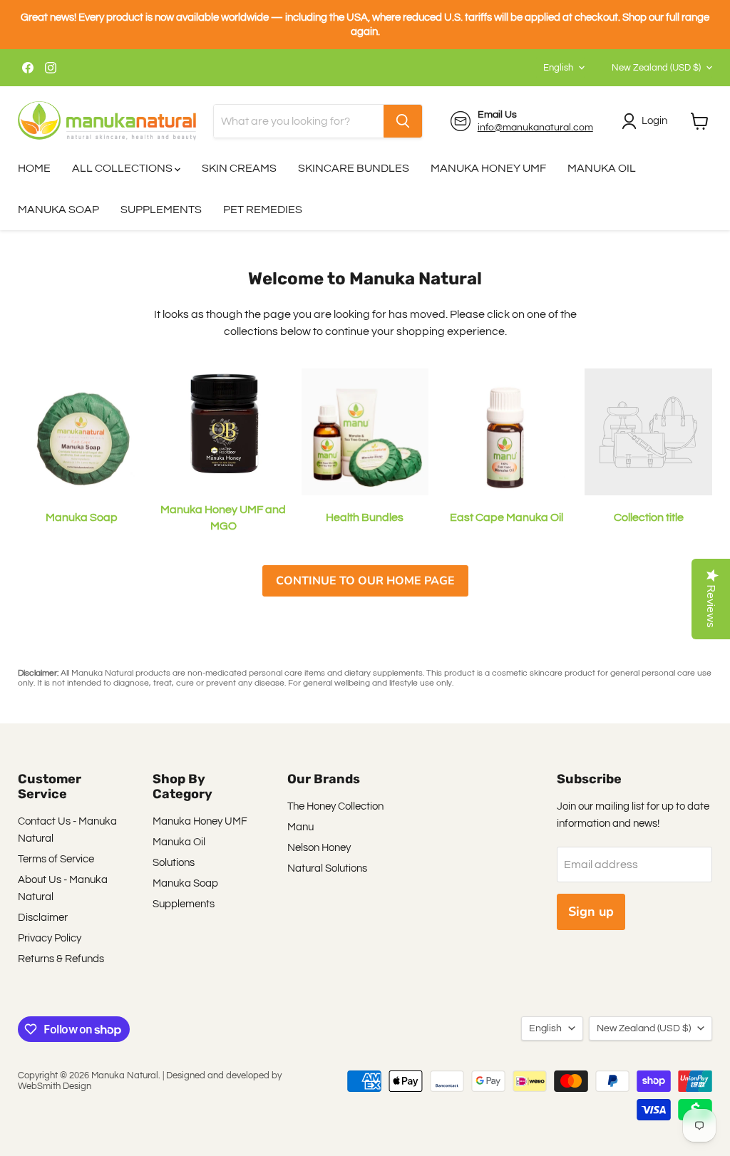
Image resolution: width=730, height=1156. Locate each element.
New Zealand (656, 68)
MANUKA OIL (601, 168)
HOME (34, 168)
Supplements (184, 904)
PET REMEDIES (262, 209)
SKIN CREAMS (239, 168)
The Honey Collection (335, 806)
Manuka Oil (179, 842)
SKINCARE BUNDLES (353, 168)
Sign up (591, 911)
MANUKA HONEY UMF (488, 168)
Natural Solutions (327, 868)
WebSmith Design (54, 1086)
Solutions (174, 862)
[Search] (403, 121)
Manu (300, 827)
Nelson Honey (319, 847)
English (558, 68)
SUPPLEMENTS (161, 209)
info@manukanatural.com (535, 128)
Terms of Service (56, 859)
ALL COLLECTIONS (123, 168)
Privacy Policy (49, 938)
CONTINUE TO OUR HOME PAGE (365, 581)
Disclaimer (43, 917)
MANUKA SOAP (58, 209)
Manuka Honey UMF (200, 821)
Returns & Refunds (61, 959)
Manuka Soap (185, 883)
